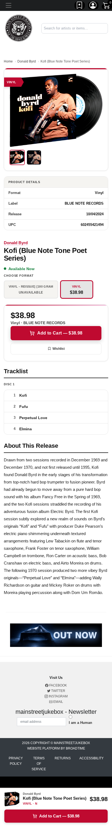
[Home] (18, 28)
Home (8, 61)
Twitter (57, 691)
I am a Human (80, 723)
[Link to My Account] (93, 6)
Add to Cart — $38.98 (59, 333)
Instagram (58, 696)
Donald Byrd (26, 61)
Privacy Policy (16, 761)
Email (57, 702)
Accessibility (91, 758)
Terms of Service (39, 763)
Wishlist (58, 349)
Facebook (57, 685)
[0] (107, 6)
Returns (63, 758)
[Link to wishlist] (79, 6)
